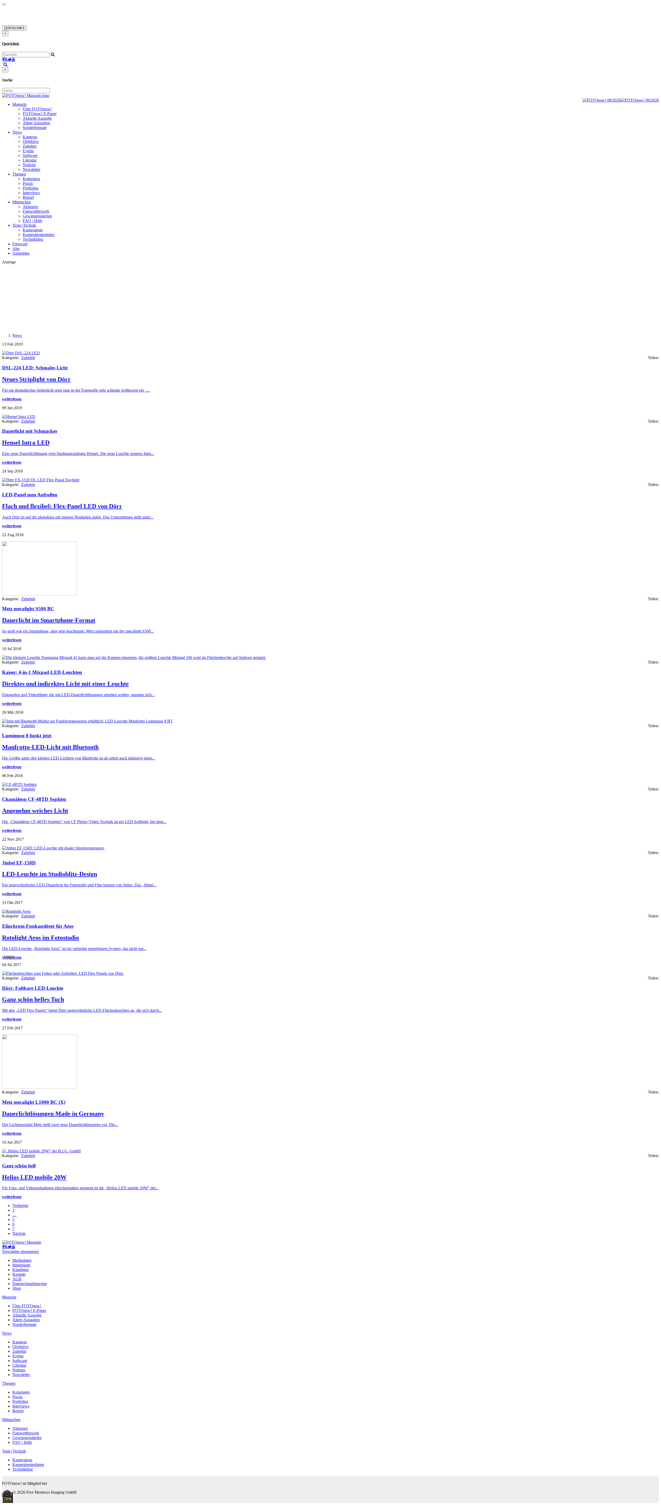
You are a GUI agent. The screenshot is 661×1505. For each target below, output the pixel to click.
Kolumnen (31, 179)
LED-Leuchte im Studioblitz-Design (49, 874)
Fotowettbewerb (36, 211)
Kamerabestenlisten (38, 234)
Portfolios (30, 188)
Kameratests (33, 230)
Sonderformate (35, 127)
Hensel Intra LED (26, 442)
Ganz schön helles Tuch (33, 999)
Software (30, 155)
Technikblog (33, 239)
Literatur (30, 160)
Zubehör (30, 146)
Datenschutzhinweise (29, 1283)
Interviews (31, 193)
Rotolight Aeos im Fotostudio (40, 937)
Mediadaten (22, 1260)
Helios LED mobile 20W (34, 1177)
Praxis (28, 183)
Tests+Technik (24, 225)
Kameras (30, 137)
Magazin (19, 104)
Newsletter (31, 169)
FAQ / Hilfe (32, 220)
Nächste (19, 1233)
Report (28, 197)
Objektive (31, 141)
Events (28, 151)
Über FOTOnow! (37, 109)
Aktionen (30, 206)
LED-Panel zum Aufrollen (29, 494)
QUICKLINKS (14, 28)
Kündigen (20, 1269)
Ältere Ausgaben (36, 123)
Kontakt (19, 1274)
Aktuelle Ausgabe (37, 118)
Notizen (29, 165)
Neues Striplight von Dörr (36, 379)
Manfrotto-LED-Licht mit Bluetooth (50, 747)
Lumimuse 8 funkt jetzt (26, 735)
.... (14, 1215)
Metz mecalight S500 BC (28, 608)
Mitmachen (21, 202)
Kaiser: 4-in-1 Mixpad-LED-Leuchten (42, 672)
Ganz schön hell (19, 1165)
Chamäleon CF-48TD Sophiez (34, 799)
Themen (19, 174)
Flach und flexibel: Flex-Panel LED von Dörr (62, 506)
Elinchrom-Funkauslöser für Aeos (38, 926)
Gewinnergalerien (37, 216)
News (17, 132)
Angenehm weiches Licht (35, 810)
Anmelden (20, 253)
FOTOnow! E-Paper (40, 113)
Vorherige (20, 1205)
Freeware (20, 244)
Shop (16, 1288)
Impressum (21, 1265)
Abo (16, 248)
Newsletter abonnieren (20, 1251)
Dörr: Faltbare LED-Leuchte (32, 988)
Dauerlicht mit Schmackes (29, 431)
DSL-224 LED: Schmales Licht (35, 367)
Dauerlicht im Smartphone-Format (48, 620)
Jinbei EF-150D (19, 862)
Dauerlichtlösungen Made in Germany (53, 1113)
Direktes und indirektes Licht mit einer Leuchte (65, 683)
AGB (16, 1279)
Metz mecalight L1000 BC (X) (33, 1102)
